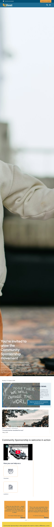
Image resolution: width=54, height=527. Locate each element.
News (3, 428)
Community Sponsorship (12, 428)
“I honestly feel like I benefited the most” (13, 430)
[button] (4, 509)
